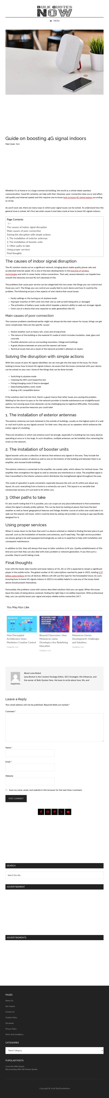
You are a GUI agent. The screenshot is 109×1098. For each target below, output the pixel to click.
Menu (56, 21)
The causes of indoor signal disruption (27, 227)
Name (8, 748)
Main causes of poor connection (24, 231)
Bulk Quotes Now (54, 11)
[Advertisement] (54, 116)
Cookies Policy (11, 1018)
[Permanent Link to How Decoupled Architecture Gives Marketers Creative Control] (22, 618)
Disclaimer (9, 1023)
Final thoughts (14, 253)
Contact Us (10, 1012)
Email (8, 762)
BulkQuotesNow (63, 1088)
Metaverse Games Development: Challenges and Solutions (85, 639)
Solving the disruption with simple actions (29, 235)
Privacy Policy (11, 1029)
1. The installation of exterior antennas (27, 238)
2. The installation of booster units (25, 242)
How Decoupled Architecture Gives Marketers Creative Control (21, 639)
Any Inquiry (10, 1006)
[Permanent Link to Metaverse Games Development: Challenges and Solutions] (87, 618)
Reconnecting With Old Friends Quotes (21, 1069)
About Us (9, 1001)
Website (9, 776)
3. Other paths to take (18, 246)
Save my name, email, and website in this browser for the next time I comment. (45, 790)
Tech (18, 144)
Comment (10, 711)
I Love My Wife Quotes (14, 1066)
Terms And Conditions (14, 1034)
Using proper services (18, 250)
